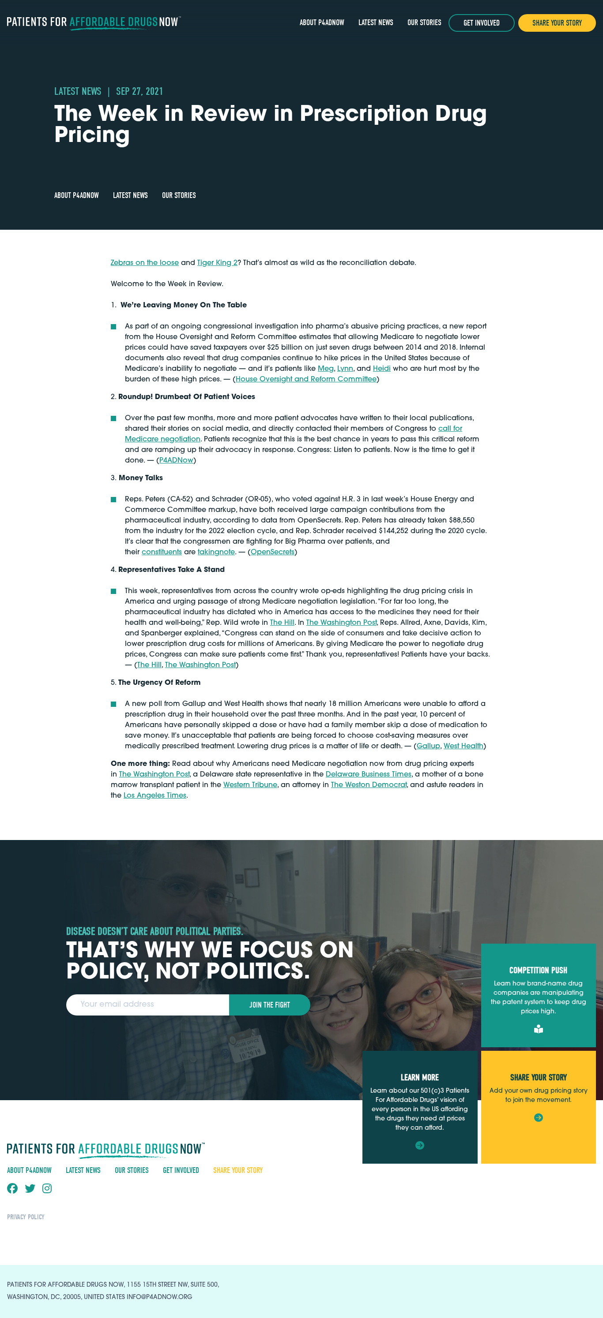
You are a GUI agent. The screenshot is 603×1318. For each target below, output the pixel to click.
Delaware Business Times (368, 774)
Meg (326, 369)
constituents (162, 552)
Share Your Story (557, 23)
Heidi (382, 369)
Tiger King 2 (217, 263)
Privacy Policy (26, 1217)
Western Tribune (250, 785)
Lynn (345, 369)
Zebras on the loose (145, 263)
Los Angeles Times (155, 795)
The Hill (282, 623)
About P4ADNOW (322, 22)
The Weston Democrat (369, 785)
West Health (463, 746)
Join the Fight (269, 1005)
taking (208, 552)
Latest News (375, 22)
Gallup (428, 746)
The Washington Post (341, 623)
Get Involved (482, 23)
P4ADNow (176, 460)
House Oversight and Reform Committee (306, 379)
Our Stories (424, 22)
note (227, 552)
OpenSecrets (272, 552)
